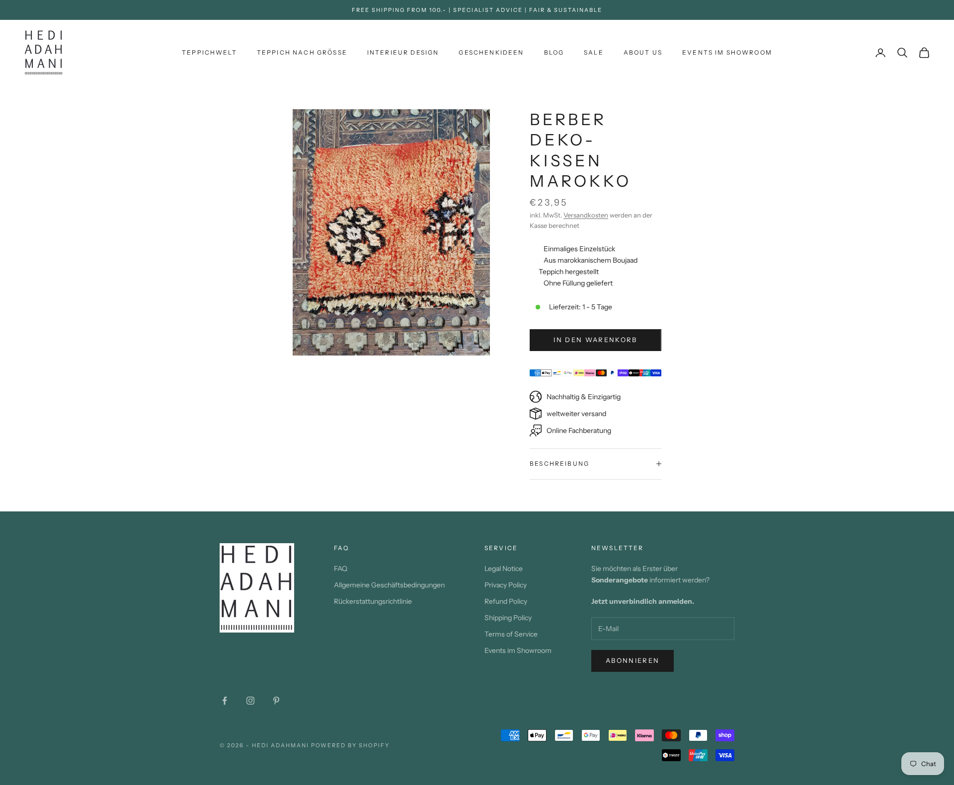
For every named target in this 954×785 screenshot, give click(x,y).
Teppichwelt (209, 52)
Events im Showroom (727, 52)
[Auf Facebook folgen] (225, 701)
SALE (594, 52)
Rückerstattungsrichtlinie (373, 601)
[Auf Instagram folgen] (250, 701)
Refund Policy (505, 601)
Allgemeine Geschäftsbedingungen (389, 584)
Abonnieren (632, 660)
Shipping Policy (508, 617)
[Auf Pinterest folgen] (276, 701)
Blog (554, 52)
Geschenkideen (491, 52)
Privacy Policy (505, 584)
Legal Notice (503, 568)
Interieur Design (403, 52)
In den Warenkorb (595, 340)
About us (643, 52)
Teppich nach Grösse (302, 52)
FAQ (340, 568)
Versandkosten (585, 215)
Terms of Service (511, 634)
